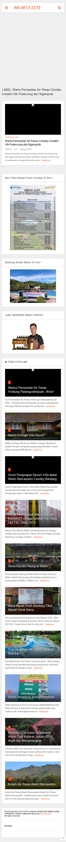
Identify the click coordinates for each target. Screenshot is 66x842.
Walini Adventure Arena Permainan (31, 697)
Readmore (46, 160)
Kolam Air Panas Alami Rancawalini (32, 784)
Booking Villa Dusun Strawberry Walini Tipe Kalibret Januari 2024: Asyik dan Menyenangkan (30, 736)
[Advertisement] (33, 50)
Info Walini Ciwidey (12, 137)
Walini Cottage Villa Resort (26, 435)
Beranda (8, 826)
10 (10, 779)
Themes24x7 (45, 814)
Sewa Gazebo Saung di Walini (28, 566)
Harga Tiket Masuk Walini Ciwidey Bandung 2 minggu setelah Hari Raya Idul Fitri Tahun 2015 (32, 518)
